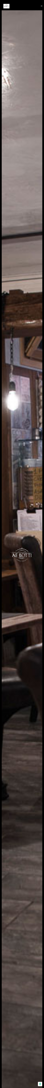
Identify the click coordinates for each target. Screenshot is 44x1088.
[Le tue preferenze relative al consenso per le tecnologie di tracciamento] (40, 1084)
